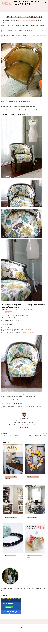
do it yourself (13, 406)
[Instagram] (26, 628)
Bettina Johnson (24, 418)
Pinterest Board (8, 311)
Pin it (22, 403)
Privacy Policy (5, 625)
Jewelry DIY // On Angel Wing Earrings (9, 434)
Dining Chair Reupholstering (35, 35)
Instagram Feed (8, 312)
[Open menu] (2, 9)
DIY (9, 406)
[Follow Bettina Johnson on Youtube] (25, 427)
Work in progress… (32, 517)
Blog (33, 424)
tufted (34, 406)
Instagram (30, 332)
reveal (30, 406)
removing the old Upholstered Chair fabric (26, 20)
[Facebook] (22, 628)
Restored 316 (44, 629)
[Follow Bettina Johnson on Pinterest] (27, 427)
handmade (20, 406)
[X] (24, 628)
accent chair (4, 406)
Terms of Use (32, 625)
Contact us (39, 625)
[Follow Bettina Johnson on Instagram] (23, 427)
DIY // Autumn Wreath (32, 477)
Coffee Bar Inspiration (11, 517)
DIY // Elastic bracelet (10, 555)
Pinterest (29, 424)
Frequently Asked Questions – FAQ (19, 625)
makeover (26, 406)
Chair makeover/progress (15, 36)
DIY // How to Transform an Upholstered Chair (37, 434)
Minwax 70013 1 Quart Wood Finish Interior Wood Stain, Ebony (14, 105)
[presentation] (13, 459)
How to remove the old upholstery (12, 314)
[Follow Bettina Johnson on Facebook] (21, 427)
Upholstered (39, 406)
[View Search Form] (46, 3)
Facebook (25, 332)
